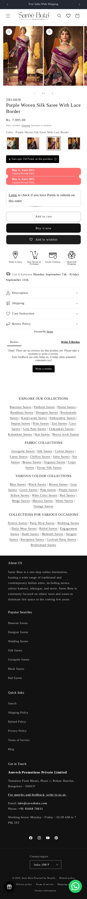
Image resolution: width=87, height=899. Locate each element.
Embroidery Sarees (62, 418)
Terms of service (44, 884)
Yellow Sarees (20, 495)
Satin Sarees (61, 456)
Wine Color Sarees (44, 495)
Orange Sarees (43, 506)
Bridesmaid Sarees (43, 544)
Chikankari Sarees (61, 428)
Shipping (25, 125)
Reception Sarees (32, 539)
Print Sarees (41, 423)
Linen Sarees (19, 456)
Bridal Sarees (48, 528)
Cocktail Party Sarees (61, 539)
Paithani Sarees (44, 407)
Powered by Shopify (45, 878)
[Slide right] (52, 93)
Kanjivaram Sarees (34, 418)
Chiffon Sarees (40, 456)
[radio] (33, 143)
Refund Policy (17, 721)
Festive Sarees (17, 523)
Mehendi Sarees (52, 534)
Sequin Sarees (20, 423)
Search (12, 703)
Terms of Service (19, 740)
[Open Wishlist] (68, 15)
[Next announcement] (79, 4)
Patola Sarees (66, 407)
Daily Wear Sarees (24, 528)
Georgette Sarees (23, 451)
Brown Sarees (58, 484)
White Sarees (64, 500)
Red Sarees (67, 495)
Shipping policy (66, 884)
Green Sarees (28, 489)
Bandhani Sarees (21, 412)
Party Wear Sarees (42, 523)
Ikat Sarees (42, 434)
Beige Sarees (21, 500)
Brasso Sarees (31, 462)
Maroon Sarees (42, 500)
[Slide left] (34, 93)
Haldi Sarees (30, 534)
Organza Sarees (54, 462)
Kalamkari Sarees (20, 434)
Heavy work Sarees (65, 434)
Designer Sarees (47, 412)
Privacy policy (24, 884)
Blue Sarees (18, 484)
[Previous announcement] (7, 4)
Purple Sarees (68, 489)
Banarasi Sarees (20, 407)
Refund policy (67, 878)
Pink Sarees (48, 489)
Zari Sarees (59, 423)
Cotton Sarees (64, 451)
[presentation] (10, 143)
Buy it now (44, 228)
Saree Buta (27, 878)
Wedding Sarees (68, 523)
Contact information (45, 890)
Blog (11, 749)
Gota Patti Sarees (34, 428)
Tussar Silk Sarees (49, 467)
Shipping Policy (18, 712)
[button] (8, 15)
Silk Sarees (44, 451)
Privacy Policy (17, 730)
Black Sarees (37, 484)
